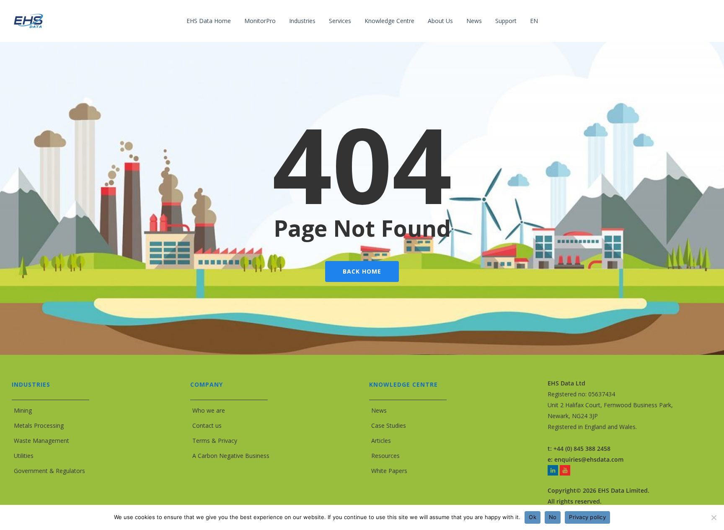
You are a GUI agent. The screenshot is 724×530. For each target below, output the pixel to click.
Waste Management (41, 441)
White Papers (389, 471)
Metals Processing (39, 425)
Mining (23, 410)
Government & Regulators (49, 471)
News (379, 410)
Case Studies (388, 425)
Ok (532, 517)
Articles (381, 441)
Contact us (207, 425)
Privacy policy (587, 517)
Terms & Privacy (214, 441)
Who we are (208, 410)
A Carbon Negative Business (230, 456)
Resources (385, 456)
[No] (713, 517)
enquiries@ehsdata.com (588, 459)
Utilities (24, 456)
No (553, 517)
